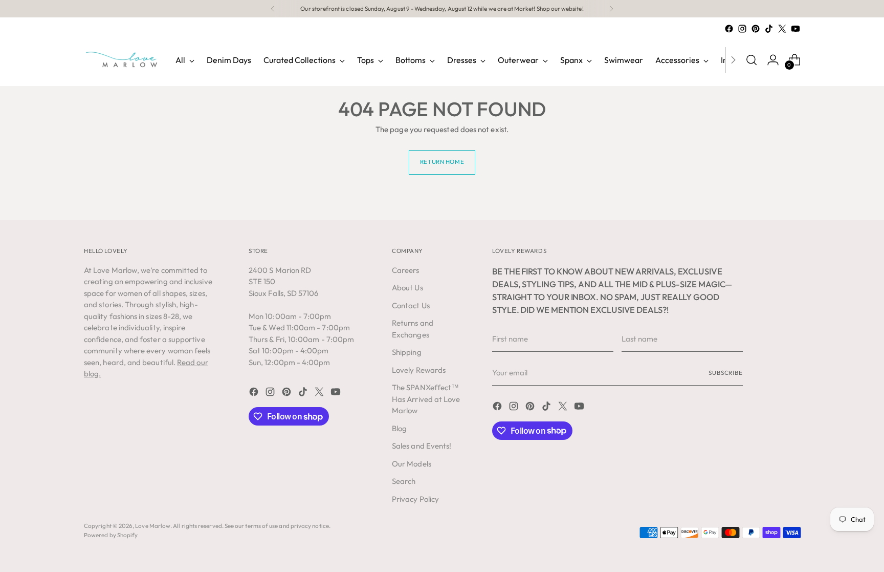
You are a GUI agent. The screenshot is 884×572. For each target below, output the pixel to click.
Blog (399, 428)
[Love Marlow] (122, 60)
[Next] (611, 8)
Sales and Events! (421, 446)
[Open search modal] (751, 60)
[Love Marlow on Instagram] (742, 28)
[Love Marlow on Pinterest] (755, 28)
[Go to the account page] (773, 60)
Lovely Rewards (419, 370)
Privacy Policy (415, 499)
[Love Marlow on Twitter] (782, 28)
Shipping (407, 352)
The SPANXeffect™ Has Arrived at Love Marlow (426, 399)
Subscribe (726, 372)
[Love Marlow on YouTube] (795, 28)
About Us (407, 287)
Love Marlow (152, 525)
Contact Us (411, 305)
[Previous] (272, 8)
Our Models (411, 464)
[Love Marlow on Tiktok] (769, 28)
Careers (405, 270)
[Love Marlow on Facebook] (729, 28)
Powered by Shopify (111, 535)
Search (403, 481)
